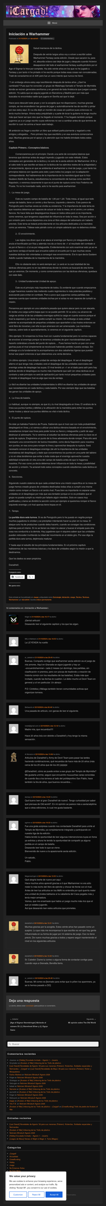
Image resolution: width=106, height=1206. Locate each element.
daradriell (34, 38)
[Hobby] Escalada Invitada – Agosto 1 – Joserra (38, 1060)
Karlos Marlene (16, 1074)
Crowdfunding (15, 1159)
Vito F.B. (13, 1103)
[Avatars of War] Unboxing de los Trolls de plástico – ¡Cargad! (34, 1106)
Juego (36, 597)
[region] (36, 1186)
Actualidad (14, 1156)
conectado (30, 1005)
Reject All (36, 1194)
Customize (18, 1194)
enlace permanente (43, 599)
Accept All (54, 1194)
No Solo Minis (15, 1171)
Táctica (79, 597)
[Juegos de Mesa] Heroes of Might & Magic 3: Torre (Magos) (34, 1138)
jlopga (12, 1100)
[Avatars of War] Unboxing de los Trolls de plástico (41, 1063)
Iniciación (65, 597)
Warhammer (14, 599)
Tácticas (85, 597)
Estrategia (57, 597)
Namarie (13, 1089)
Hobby (12, 1162)
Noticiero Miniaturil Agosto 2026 (37, 1074)
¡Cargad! (13, 1153)
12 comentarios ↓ (47, 38)
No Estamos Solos (17, 1168)
